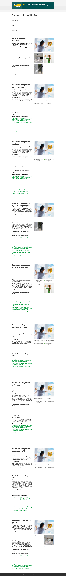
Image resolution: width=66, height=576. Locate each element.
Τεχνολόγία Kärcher (25, 5)
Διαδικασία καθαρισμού (44, 5)
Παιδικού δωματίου (14, 25)
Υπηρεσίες (48, 4)
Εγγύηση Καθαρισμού (32, 5)
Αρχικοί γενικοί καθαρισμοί (42, 4)
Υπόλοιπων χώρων (14, 30)
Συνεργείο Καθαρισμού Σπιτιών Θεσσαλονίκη (32, 4)
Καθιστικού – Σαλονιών (15, 21)
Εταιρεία (24, 4)
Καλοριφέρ (13, 29)
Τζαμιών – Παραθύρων (15, 26)
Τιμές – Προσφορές (38, 5)
